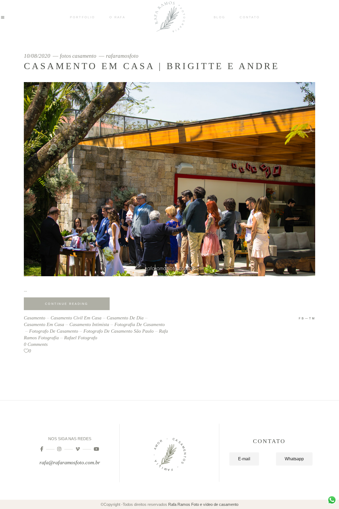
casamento (34, 317)
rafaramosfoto (122, 56)
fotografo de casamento (53, 331)
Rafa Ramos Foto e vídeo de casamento (203, 504)
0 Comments (36, 344)
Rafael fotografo (80, 337)
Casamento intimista (89, 324)
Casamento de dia (125, 317)
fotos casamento (78, 56)
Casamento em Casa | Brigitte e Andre (151, 66)
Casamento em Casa (44, 324)
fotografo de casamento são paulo (118, 331)
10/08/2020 (38, 56)
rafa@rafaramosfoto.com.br (69, 462)
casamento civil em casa (76, 317)
